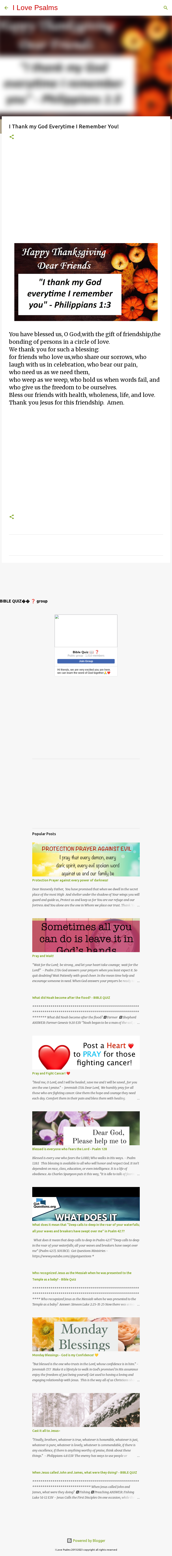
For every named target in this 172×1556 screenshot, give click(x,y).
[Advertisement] (86, 195)
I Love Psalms (35, 8)
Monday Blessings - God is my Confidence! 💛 (65, 1355)
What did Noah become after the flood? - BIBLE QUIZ (71, 997)
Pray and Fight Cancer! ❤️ (51, 1073)
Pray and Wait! (43, 956)
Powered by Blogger (88, 1541)
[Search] (165, 7)
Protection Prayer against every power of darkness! (70, 880)
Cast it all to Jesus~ (46, 1431)
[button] (11, 137)
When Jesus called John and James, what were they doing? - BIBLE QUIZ (84, 1472)
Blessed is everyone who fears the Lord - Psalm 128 (69, 1149)
